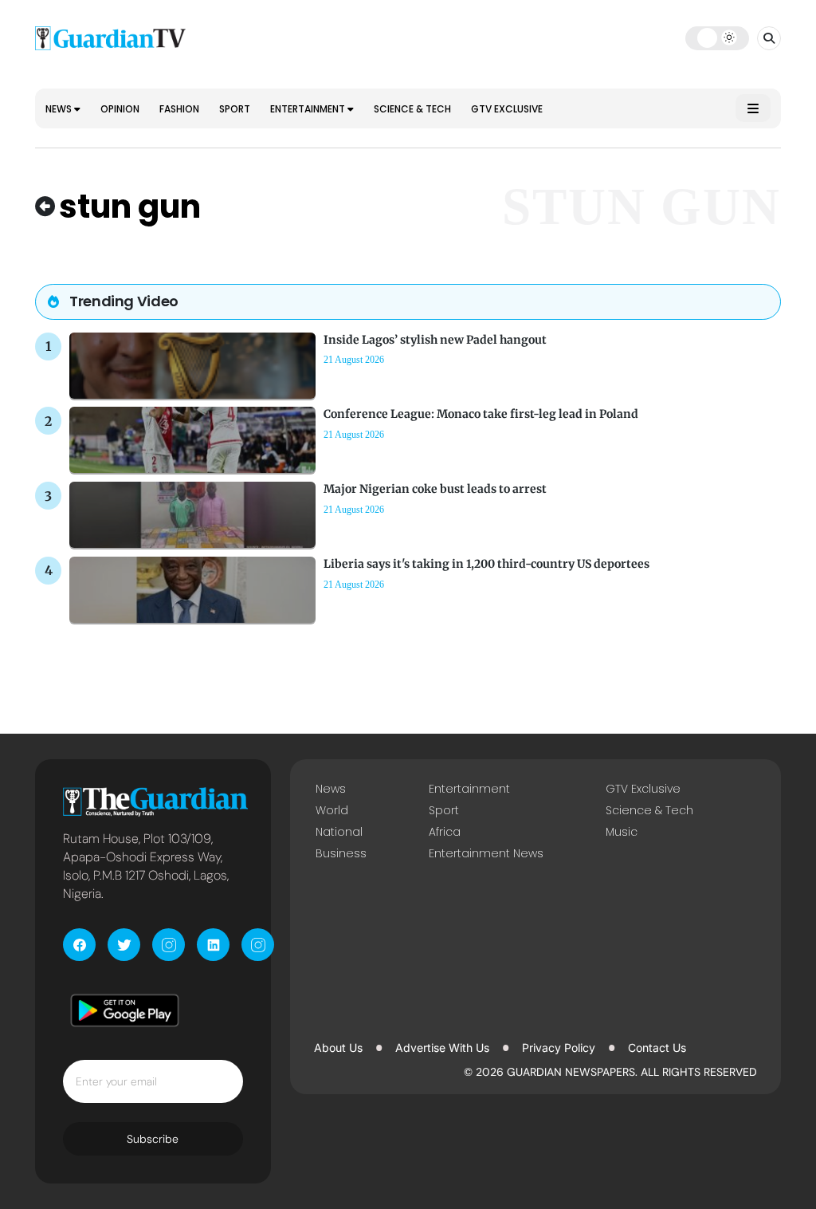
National (339, 832)
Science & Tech (412, 109)
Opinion (119, 109)
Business (341, 853)
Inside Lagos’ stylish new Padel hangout (435, 340)
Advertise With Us (442, 1047)
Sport (234, 109)
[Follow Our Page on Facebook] (79, 944)
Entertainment (308, 109)
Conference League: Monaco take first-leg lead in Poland (481, 414)
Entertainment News (486, 853)
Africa (445, 832)
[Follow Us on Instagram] (168, 944)
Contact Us (657, 1047)
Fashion (179, 109)
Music (622, 832)
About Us (338, 1047)
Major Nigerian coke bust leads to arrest (435, 489)
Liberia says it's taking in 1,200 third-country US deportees (486, 564)
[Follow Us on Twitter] (124, 944)
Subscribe (152, 1139)
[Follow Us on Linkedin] (213, 944)
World (332, 810)
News (59, 109)
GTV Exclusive (507, 109)
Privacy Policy (558, 1047)
